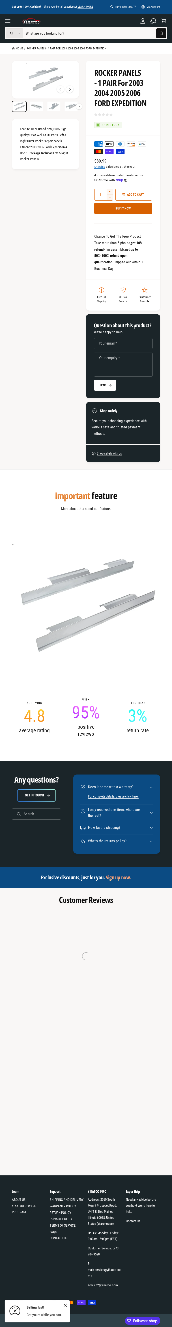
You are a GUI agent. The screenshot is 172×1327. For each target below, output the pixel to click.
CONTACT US (58, 1238)
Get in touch (34, 795)
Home (19, 48)
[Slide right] (69, 89)
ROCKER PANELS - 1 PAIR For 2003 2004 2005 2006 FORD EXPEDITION (66, 48)
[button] (7, 21)
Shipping (99, 166)
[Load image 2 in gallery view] (36, 106)
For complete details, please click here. (113, 796)
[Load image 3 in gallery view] (53, 106)
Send (103, 385)
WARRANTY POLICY (63, 1206)
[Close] (65, 1305)
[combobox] (96, 33)
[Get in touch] (153, 21)
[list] (86, 717)
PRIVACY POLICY (61, 1219)
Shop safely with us (109, 453)
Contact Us (133, 1221)
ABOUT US (19, 1200)
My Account (153, 6)
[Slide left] (60, 89)
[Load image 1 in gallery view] (19, 106)
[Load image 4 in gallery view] (71, 106)
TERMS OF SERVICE (62, 1225)
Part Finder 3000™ (125, 6)
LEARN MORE (85, 6)
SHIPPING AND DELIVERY (66, 1200)
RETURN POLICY (60, 1213)
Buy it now (123, 208)
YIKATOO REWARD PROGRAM (24, 1209)
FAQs (53, 1232)
